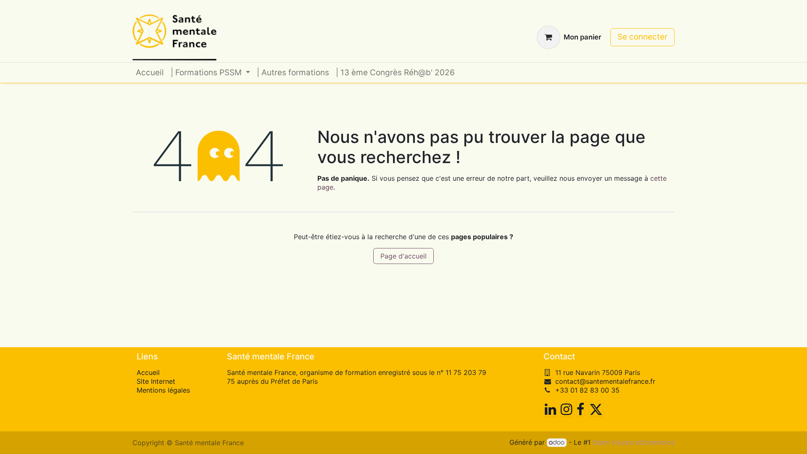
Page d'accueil (403, 256)
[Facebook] (580, 409)
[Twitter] (596, 409)
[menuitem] (149, 73)
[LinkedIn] (550, 409)
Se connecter (642, 37)
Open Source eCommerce (634, 442)
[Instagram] (566, 409)
